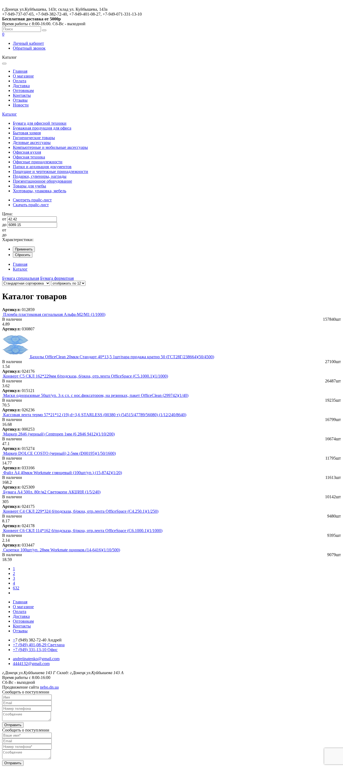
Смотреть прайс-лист (32, 200)
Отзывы (20, 100)
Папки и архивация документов (42, 166)
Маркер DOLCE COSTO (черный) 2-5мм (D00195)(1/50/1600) (59, 453)
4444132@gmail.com (31, 663)
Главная (20, 71)
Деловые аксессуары (32, 142)
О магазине (23, 76)
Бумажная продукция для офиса (42, 128)
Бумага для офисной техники (39, 123)
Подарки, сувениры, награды (39, 176)
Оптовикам (23, 90)
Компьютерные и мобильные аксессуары (50, 147)
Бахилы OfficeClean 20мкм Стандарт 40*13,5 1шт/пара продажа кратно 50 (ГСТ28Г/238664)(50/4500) (122, 357)
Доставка (21, 85)
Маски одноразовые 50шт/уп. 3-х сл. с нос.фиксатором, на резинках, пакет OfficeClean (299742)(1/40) (95, 395)
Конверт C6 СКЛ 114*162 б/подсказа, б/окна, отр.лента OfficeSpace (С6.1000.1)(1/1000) (82, 530)
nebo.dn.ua (49, 687)
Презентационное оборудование (42, 181)
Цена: (7, 214)
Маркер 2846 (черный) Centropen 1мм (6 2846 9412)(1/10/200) (59, 434)
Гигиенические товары (34, 137)
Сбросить (22, 255)
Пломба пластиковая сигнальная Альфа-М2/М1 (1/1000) (54, 314)
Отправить (12, 725)
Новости (21, 105)
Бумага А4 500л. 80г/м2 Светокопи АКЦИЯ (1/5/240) (51, 492)
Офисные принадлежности (37, 162)
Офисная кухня (27, 152)
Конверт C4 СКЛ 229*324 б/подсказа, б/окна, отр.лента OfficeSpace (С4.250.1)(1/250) (80, 511)
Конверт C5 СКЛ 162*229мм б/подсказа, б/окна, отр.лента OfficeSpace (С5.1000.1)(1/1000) (85, 376)
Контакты (22, 95)
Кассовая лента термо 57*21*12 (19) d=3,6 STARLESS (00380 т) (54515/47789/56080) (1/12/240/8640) (94, 414)
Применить (24, 249)
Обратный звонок (29, 48)
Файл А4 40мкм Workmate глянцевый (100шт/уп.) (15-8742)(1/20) (62, 472)
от (4, 219)
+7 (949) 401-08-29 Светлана (39, 645)
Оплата (19, 81)
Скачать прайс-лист (31, 204)
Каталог (9, 114)
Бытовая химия (27, 133)
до (4, 224)
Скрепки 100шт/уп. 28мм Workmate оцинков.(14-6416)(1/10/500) (61, 550)
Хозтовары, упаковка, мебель (39, 191)
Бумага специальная (20, 278)
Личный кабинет (28, 43)
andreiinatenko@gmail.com (36, 658)
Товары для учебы (29, 186)
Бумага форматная (57, 278)
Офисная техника (29, 157)
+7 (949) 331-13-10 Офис (35, 649)
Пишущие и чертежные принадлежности (50, 171)
